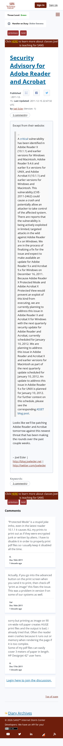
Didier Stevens (36, 23)
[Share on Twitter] (47, 93)
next (23, 32)
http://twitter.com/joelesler (29, 465)
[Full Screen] (26, 93)
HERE (14, 41)
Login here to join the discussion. (29, 680)
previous (13, 32)
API (33, 724)
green (23, 15)
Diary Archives (20, 713)
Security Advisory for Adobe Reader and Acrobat (30, 69)
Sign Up (53, 5)
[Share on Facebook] (36, 93)
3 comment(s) (20, 115)
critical (24, 139)
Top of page (51, 696)
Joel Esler (18, 108)
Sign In (40, 5)
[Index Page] (10, 5)
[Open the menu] (57, 14)
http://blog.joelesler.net (27, 461)
